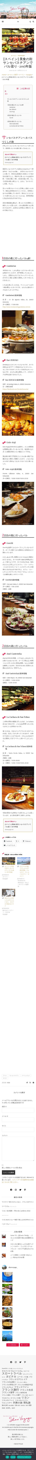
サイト (4, 1126)
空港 (27, 1405)
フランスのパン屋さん (22, 1382)
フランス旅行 (10, 1389)
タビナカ (11, 1376)
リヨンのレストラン (21, 1400)
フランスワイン (21, 1387)
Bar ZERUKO (13, 109)
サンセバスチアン (14, 1075)
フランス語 (25, 1395)
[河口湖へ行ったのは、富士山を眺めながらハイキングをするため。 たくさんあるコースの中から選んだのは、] (7, 1336)
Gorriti (11, 118)
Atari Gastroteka (14, 124)
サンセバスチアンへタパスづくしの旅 (18, 100)
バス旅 (26, 1377)
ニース (20, 1377)
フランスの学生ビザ (9, 1384)
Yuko (8, 1082)
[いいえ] (34, 1454)
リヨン (25, 1397)
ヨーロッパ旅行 (12, 75)
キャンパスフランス (18, 1368)
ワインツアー (7, 1403)
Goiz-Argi (12, 111)
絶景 (30, 1405)
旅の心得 (5, 1405)
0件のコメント (22, 70)
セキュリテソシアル (27, 1374)
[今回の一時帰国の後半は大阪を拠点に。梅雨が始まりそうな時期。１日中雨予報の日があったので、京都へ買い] (7, 1301)
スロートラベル (12, 1373)
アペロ (5, 1075)
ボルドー (31, 1395)
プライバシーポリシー (24, 1457)
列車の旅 (17, 1402)
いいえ (13, 1457)
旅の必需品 (11, 1405)
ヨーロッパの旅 (15, 1398)
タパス (5, 1078)
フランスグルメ (7, 1387)
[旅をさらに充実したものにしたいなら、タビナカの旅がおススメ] (8, 892)
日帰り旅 (17, 1405)
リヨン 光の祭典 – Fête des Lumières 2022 (16, 1211)
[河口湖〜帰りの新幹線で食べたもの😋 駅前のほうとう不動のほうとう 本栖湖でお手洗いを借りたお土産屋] (7, 1324)
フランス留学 (8, 1392)
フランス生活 (26, 1390)
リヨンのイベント (8, 1400)
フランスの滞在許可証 (25, 1385)
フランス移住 (6, 1395)
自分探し (8, 1408)
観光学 (13, 1408)
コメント (5, 1135)
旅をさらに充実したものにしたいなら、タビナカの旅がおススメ (9, 902)
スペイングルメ (26, 1075)
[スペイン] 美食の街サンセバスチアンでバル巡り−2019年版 (9, 869)
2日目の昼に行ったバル (14, 121)
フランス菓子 (16, 1395)
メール (5, 1116)
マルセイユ (6, 1398)
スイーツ (26, 1371)
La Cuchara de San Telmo (16, 126)
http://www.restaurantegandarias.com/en (16, 307)
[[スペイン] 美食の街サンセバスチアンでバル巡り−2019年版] (8, 861)
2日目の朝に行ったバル (14, 115)
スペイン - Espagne (18, 55)
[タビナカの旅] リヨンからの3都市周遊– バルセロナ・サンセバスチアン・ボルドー (24, 871)
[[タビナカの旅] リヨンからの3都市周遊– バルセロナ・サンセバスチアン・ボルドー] (23, 861)
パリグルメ (5, 1379)
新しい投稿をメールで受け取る (12, 1168)
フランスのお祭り (9, 1382)
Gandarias (12, 107)
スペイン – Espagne (25, 75)
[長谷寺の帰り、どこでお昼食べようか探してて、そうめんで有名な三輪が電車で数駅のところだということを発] (7, 1277)
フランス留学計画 (21, 1393)
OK (7, 1457)
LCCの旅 (10, 1368)
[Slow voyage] (18, 9)
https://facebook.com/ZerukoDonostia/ (16, 389)
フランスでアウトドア (18, 1379)
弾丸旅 (27, 1402)
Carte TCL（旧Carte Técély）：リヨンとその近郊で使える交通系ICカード (21, 1237)
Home (4, 75)
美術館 (3, 1408)
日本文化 (23, 1405)
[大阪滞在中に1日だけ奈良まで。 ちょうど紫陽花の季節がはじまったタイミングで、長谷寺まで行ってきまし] (7, 1289)
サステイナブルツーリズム (12, 1371)
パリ (30, 1377)
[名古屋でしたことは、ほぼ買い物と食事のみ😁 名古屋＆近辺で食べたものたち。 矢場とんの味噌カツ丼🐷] (7, 1312)
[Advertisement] (18, 232)
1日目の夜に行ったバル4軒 (15, 105)
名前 (4, 1106)
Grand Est (4, 1368)
